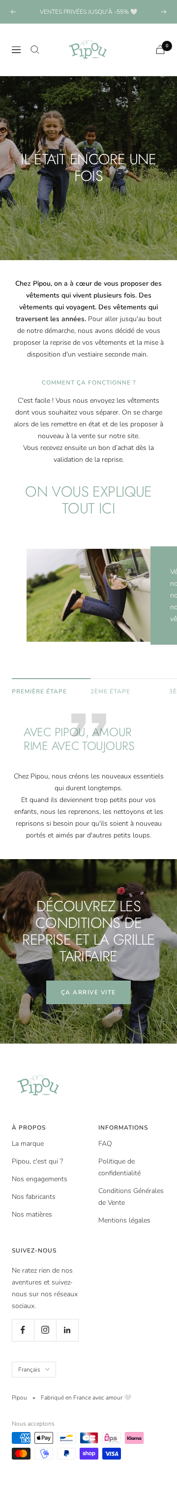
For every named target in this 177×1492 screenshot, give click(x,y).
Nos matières (32, 1214)
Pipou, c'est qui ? (37, 1161)
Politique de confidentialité (119, 1167)
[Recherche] (34, 49)
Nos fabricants (34, 1196)
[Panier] (160, 49)
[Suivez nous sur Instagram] (45, 1330)
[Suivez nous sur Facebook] (23, 1330)
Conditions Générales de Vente (131, 1196)
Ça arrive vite (88, 992)
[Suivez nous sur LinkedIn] (67, 1330)
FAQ (105, 1143)
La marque (28, 1143)
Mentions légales (124, 1220)
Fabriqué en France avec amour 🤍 (86, 1398)
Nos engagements (39, 1179)
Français (29, 1369)
